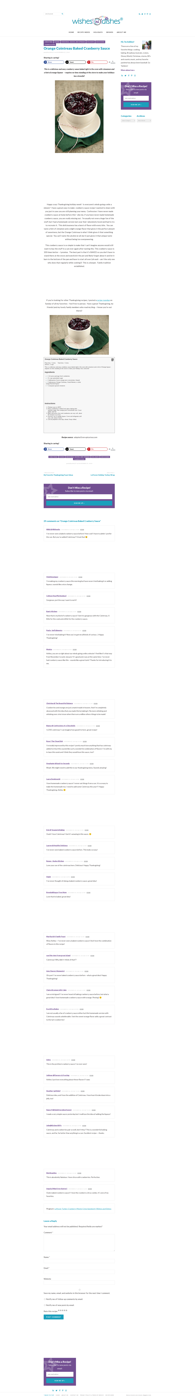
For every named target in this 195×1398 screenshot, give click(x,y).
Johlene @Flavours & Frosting (57, 1075)
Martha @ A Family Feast (56, 936)
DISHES (57, 41)
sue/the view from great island (58, 955)
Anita (48, 1060)
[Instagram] (150, 14)
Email (46, 1268)
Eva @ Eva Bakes (52, 1009)
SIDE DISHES (100, 41)
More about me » (128, 70)
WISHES (109, 32)
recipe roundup (103, 300)
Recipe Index (84, 32)
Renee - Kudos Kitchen (55, 861)
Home (71, 32)
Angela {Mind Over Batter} (56, 1189)
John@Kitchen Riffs (54, 1125)
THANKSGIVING (49, 44)
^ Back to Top (49, 1395)
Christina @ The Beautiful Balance (59, 703)
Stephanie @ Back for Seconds (58, 763)
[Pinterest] (147, 14)
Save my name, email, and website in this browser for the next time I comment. (77, 1293)
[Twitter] (142, 14)
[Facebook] (145, 14)
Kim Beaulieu (51, 1173)
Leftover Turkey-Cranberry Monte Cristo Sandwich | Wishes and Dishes (82, 1209)
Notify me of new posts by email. (60, 1305)
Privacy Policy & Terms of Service (92, 1395)
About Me (121, 32)
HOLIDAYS (98, 32)
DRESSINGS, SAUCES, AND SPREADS (73, 41)
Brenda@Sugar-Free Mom (56, 892)
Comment (48, 1232)
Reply (82, 529)
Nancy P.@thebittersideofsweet (59, 1110)
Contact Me (74, 1395)
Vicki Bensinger (52, 577)
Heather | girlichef (53, 1091)
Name (47, 1257)
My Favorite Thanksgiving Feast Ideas (58, 474)
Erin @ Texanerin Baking (55, 830)
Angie (48, 877)
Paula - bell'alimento (54, 630)
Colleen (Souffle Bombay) (56, 596)
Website (47, 1279)
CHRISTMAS (48, 41)
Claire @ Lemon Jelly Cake (56, 990)
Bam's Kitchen (51, 611)
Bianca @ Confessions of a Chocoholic (60, 726)
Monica (49, 649)
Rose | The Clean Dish (54, 741)
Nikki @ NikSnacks (53, 529)
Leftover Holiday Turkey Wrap (103, 474)
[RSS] (139, 14)
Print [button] (112, 360)
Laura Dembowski (53, 779)
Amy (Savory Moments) (55, 971)
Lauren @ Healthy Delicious (57, 845)
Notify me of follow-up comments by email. (64, 1299)
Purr (149, 1395)
